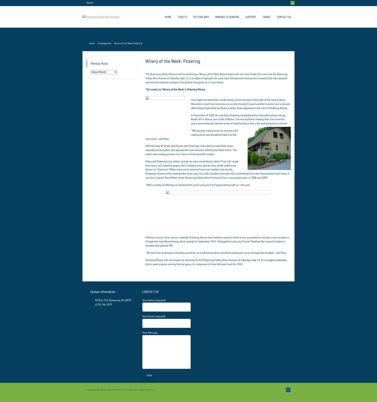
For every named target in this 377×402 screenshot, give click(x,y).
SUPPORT (250, 17)
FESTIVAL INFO (201, 17)
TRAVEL (266, 17)
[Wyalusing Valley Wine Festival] (100, 17)
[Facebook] (293, 3)
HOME (168, 17)
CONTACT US (284, 17)
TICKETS (182, 17)
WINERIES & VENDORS (227, 17)
